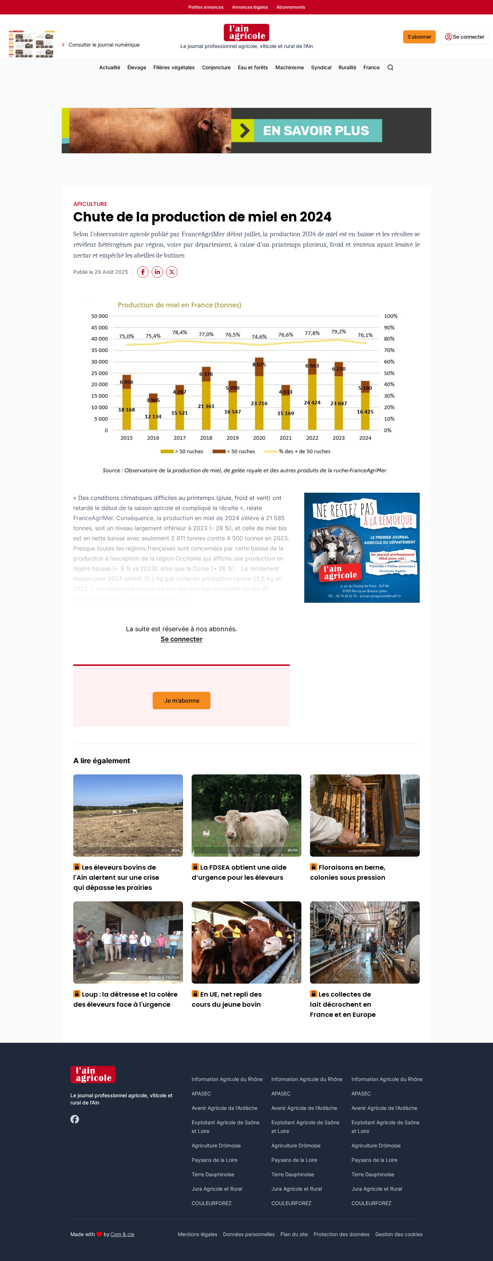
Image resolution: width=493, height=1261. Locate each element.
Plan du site (294, 1234)
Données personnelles (249, 1234)
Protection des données (342, 1234)
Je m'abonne (181, 700)
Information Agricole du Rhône (227, 1079)
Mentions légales (197, 1234)
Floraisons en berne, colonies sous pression (347, 872)
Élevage (136, 67)
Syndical (321, 67)
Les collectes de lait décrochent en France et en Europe (343, 1004)
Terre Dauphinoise (213, 1174)
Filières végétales (174, 67)
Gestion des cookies (399, 1234)
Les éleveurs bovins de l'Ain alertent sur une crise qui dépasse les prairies (116, 877)
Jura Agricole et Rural (217, 1189)
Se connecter (181, 639)
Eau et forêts (253, 67)
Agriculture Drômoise (216, 1145)
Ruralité (347, 67)
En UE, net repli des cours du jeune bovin (227, 999)
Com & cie (122, 1234)
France (371, 67)
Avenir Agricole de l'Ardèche (224, 1108)
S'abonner (419, 37)
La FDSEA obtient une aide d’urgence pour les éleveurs (239, 872)
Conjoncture (216, 67)
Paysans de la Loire (214, 1160)
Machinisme (289, 67)
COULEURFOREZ (212, 1203)
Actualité (109, 67)
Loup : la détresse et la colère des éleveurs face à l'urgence (125, 999)
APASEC (201, 1093)
